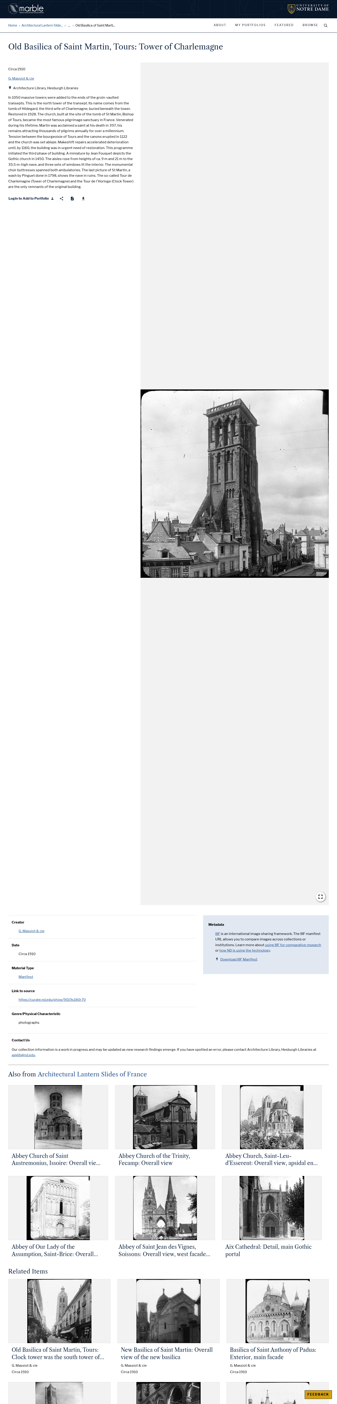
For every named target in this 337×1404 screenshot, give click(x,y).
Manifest (26, 977)
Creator (18, 922)
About (220, 25)
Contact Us (21, 1040)
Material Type (23, 968)
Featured (284, 25)
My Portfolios (250, 25)
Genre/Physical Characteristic (36, 1014)
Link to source (23, 991)
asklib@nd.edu (23, 1055)
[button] (235, 483)
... (69, 25)
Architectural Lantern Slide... (42, 25)
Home (12, 25)
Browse (310, 25)
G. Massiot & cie (31, 931)
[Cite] (72, 198)
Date (15, 945)
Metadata (216, 925)
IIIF (217, 934)
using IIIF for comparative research (293, 945)
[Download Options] (83, 198)
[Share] (61, 198)
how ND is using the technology (244, 950)
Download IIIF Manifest (238, 959)
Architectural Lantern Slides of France (92, 1074)
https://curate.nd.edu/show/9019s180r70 (52, 1000)
